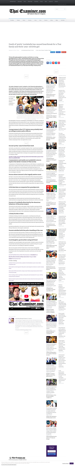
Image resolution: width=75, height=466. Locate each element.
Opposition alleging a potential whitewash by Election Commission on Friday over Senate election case (62, 110)
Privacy (41, 1)
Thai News (12, 20)
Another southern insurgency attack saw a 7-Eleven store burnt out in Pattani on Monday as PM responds (51, 110)
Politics (24, 20)
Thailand (18, 20)
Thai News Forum (13, 1)
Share (59, 52)
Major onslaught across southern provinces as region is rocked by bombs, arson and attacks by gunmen (62, 193)
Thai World (62, 20)
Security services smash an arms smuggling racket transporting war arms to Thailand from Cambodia (51, 174)
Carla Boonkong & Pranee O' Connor (28, 50)
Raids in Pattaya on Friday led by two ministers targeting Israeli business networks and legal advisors (62, 259)
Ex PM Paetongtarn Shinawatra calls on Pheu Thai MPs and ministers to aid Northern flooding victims (62, 305)
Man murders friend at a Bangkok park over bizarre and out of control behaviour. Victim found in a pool (51, 282)
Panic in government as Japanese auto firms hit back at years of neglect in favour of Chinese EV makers (51, 325)
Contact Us (51, 1)
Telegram (22, 256)
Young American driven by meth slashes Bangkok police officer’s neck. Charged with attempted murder (62, 220)
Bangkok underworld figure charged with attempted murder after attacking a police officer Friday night (51, 240)
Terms (25, 1)
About (46, 1)
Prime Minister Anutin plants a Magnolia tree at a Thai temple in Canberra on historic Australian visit (62, 332)
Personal (45, 20)
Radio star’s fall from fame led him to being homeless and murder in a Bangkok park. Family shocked (62, 152)
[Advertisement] (37, 32)
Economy (29, 20)
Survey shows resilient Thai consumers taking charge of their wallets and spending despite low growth (51, 431)
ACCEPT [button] (71, 463)
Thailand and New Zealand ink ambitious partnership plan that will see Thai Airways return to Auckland (51, 368)
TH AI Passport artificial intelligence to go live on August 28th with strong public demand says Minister (51, 411)
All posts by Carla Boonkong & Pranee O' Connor (23, 329)
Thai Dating (36, 1)
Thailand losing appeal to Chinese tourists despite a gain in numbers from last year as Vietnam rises (51, 347)
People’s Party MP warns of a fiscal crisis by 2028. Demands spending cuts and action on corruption (62, 233)
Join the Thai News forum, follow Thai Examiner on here (23, 254)
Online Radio (30, 1)
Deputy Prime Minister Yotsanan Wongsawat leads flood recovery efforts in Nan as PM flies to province (51, 261)
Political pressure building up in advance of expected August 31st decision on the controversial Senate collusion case (62, 290)
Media (57, 20)
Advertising (20, 1)
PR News (56, 1)
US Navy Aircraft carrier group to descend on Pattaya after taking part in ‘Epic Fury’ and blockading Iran (62, 82)
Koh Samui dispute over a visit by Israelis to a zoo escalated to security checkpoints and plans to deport (51, 131)
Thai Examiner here (15, 258)
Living (35, 20)
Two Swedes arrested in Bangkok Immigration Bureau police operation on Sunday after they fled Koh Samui (51, 153)
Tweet (53, 52)
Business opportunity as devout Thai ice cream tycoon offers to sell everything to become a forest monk (51, 218)
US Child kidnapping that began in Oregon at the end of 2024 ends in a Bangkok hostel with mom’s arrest (51, 304)
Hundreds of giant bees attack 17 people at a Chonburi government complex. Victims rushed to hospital (51, 389)
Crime (40, 20)
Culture (51, 20)
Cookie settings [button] (65, 463)
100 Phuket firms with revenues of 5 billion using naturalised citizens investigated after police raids (62, 246)
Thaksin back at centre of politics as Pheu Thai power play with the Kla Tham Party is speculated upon (62, 124)
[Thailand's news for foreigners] (28, 12)
